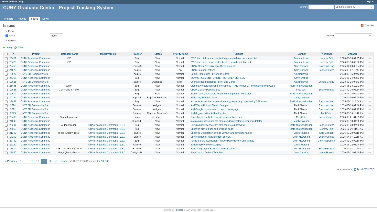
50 (102, 161)
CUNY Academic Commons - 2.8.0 (106, 125)
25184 (12, 97)
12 (37, 161)
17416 (12, 148)
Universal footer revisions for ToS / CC (210, 136)
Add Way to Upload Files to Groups (209, 105)
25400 (12, 117)
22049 (12, 101)
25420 (12, 62)
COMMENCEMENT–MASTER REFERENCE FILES (217, 78)
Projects (13, 1)
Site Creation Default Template (206, 152)
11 (31, 161)
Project (36, 54)
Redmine (179, 210)
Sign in (370, 1)
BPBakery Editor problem (203, 97)
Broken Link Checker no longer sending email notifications (221, 93)
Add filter (330, 35)
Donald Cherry (326, 81)
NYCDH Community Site (35, 74)
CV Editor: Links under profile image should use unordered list (223, 58)
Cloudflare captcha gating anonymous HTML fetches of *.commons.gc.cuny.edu (232, 85)
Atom (359, 169)
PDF (372, 169)
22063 (12, 129)
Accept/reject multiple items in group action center (216, 117)
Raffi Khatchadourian (301, 85)
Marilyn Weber (301, 97)
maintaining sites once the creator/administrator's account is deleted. (226, 121)
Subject (239, 54)
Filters (11, 31)
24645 (12, 121)
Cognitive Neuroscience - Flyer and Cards (212, 81)
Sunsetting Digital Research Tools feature (212, 148)
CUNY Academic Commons (35, 58)
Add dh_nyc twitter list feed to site (208, 113)
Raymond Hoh (301, 58)
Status (12, 35)
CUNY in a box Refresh (202, 70)
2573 (13, 113)
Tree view (369, 25)
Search (303, 6)
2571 (13, 109)
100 (107, 161)
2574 (13, 105)
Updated (352, 54)
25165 (12, 78)
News (45, 18)
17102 (12, 136)
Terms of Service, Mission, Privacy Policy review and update (222, 140)
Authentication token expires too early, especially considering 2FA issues (228, 101)
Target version (108, 54)
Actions (370, 58)
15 (56, 161)
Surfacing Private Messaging (205, 144)
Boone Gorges (326, 70)
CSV (365, 169)
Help (21, 1)
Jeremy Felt (326, 58)
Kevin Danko (301, 78)
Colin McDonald (301, 136)
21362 (12, 133)
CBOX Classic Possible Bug (205, 89)
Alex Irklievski (301, 74)
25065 (12, 85)
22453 (12, 66)
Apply (9, 47)
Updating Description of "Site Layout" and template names (221, 133)
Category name (69, 54)
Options (12, 40)
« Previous (11, 161)
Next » (64, 161)
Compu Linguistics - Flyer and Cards (209, 74)
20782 (12, 140)
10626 (12, 81)
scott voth (301, 89)
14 (49, 161)
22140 (12, 144)
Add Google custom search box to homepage (214, 109)
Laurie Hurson (301, 133)
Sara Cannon (301, 66)
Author (302, 54)
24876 (12, 70)
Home (5, 1)
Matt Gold (326, 113)
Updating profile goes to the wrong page (211, 129)
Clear (20, 47)
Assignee (327, 54)
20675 (12, 93)
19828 (12, 89)
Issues (34, 18)
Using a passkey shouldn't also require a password (217, 125)
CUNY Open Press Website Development (212, 66)
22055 (12, 152)
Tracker (137, 54)
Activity (22, 18)
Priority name (180, 54)
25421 (12, 58)
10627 (12, 74)
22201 (12, 125)
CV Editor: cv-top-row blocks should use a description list (220, 62)
